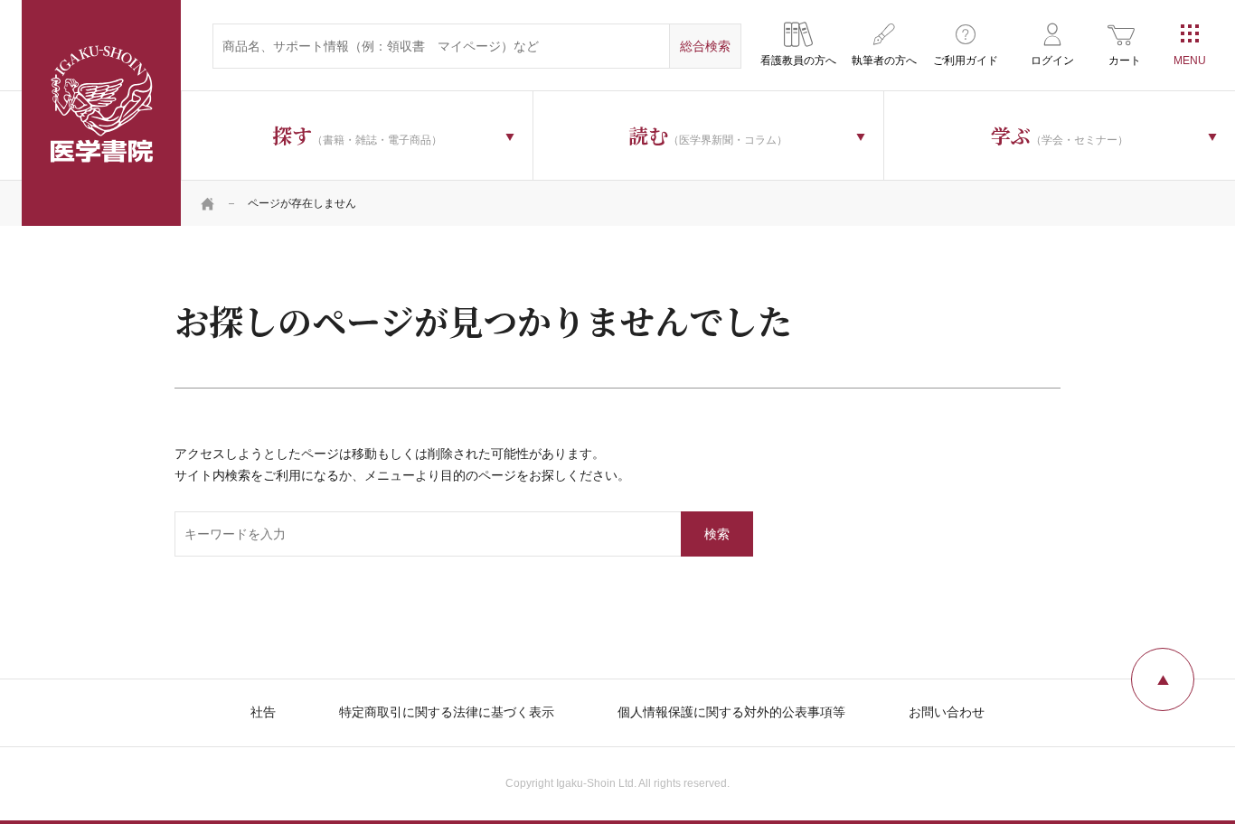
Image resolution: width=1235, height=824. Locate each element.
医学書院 (101, 113)
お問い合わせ (947, 712)
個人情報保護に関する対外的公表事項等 (731, 712)
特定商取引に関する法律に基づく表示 (446, 712)
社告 (263, 712)
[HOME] (208, 203)
